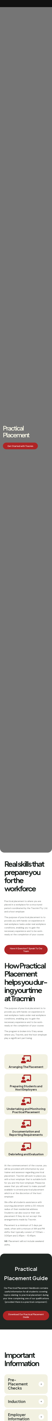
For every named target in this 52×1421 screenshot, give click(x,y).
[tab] (26, 1384)
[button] (20, 446)
